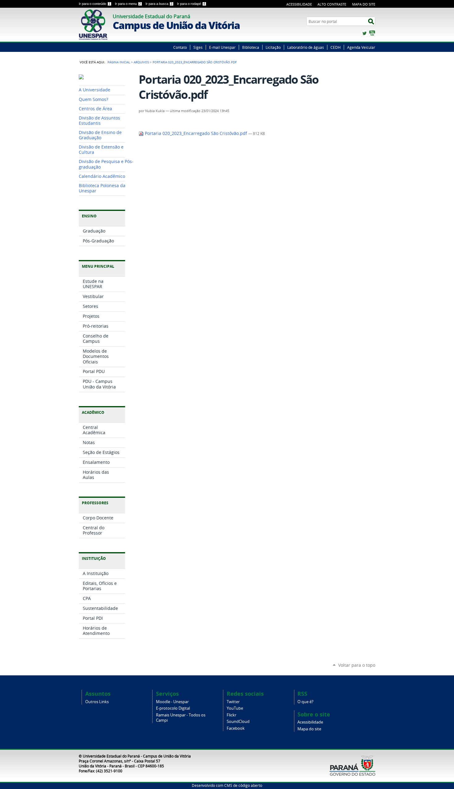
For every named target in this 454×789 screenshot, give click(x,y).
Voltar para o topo (356, 665)
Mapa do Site (363, 4)
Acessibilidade (299, 4)
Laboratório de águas (305, 47)
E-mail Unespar (222, 47)
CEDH (335, 47)
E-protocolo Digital (173, 708)
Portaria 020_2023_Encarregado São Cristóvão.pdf (196, 133)
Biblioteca (250, 47)
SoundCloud (238, 721)
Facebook (236, 728)
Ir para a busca (158, 4)
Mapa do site (309, 729)
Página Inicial (118, 62)
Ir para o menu (128, 4)
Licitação (273, 47)
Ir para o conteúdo (94, 4)
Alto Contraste (331, 4)
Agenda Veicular (361, 47)
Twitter (364, 33)
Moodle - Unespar (172, 701)
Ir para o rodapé (191, 4)
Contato (180, 47)
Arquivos (141, 62)
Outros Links (97, 701)
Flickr (231, 715)
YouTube (372, 33)
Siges (198, 47)
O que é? (305, 701)
